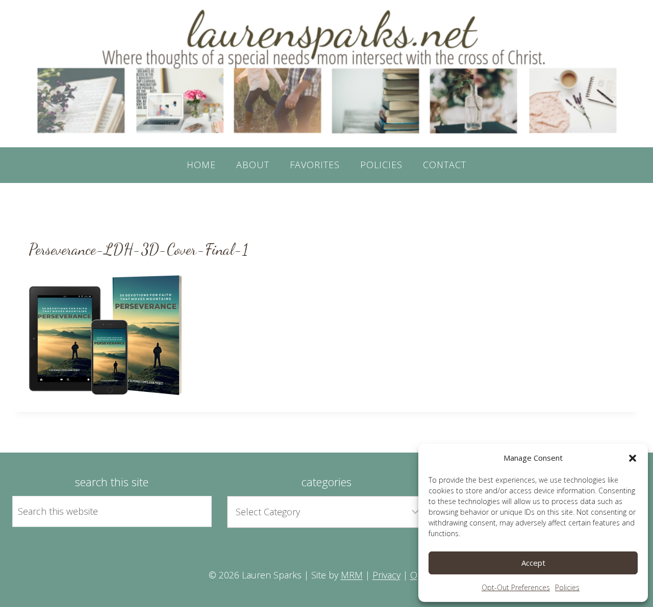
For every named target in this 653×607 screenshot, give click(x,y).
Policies (567, 587)
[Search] (192, 511)
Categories (326, 481)
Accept (533, 563)
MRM (352, 575)
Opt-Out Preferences (516, 587)
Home (201, 165)
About (252, 165)
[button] (632, 458)
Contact (444, 165)
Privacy (386, 575)
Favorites (315, 165)
